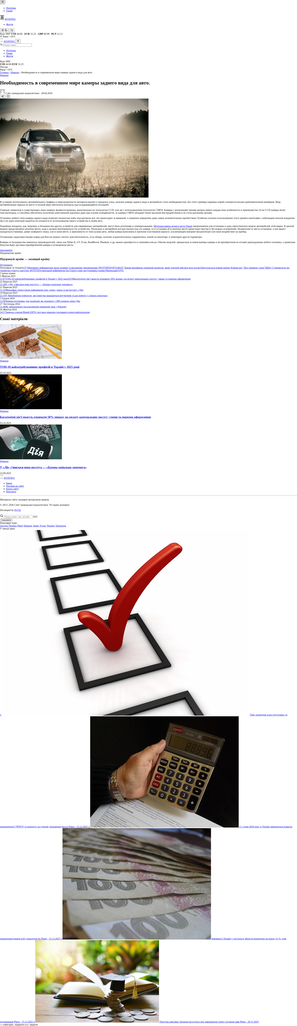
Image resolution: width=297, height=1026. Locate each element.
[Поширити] (2, 97)
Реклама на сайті (15, 486)
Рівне (20, 525)
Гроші (9, 10)
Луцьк (42, 525)
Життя (9, 24)
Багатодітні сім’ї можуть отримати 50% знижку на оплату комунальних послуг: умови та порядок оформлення (75, 417)
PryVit (17, 510)
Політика (11, 8)
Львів (36, 525)
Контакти (11, 491)
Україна (51, 525)
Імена (9, 483)
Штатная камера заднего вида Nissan (173, 226)
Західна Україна (8, 525)
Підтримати (6, 265)
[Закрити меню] (18, 41)
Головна (4, 72)
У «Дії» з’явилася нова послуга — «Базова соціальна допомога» (43, 467)
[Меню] (2, 2)
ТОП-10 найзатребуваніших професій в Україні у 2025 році (39, 367)
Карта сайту (12, 488)
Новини (15, 72)
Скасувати (6, 520)
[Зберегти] (8, 97)
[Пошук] (11, 30)
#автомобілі (6, 250)
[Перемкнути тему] (4, 30)
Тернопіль (60, 525)
